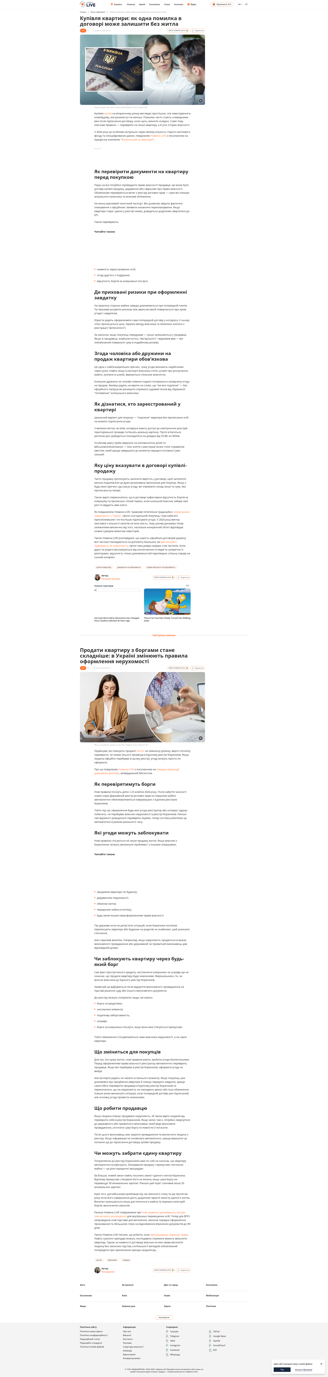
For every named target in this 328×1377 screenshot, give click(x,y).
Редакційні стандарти (91, 1343)
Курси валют (129, 1354)
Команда (127, 1350)
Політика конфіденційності (93, 1335)
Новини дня (128, 1306)
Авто (82, 1285)
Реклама (127, 1343)
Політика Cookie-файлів (92, 1346)
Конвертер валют (132, 1358)
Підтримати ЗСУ (223, 4)
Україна (118, 4)
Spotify (216, 1340)
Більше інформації (303, 1369)
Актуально (128, 1285)
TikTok (216, 1331)
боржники (112, 1260)
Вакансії (127, 1335)
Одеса (167, 1306)
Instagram (175, 1345)
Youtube (174, 1331)
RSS (215, 1350)
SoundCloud (219, 1345)
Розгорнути (164, 1317)
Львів (167, 1295)
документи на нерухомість (129, 567)
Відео (193, 4)
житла (108, 113)
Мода (83, 1306)
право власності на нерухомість (161, 567)
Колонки (178, 4)
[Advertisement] (141, 156)
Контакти (128, 1339)
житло (140, 751)
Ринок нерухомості (98, 12)
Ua (239, 4)
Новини (131, 4)
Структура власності (133, 1346)
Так (282, 1369)
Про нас (127, 1331)
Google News (219, 1336)
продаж (126, 1260)
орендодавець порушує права (169, 1234)
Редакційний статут (90, 1339)
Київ (124, 1295)
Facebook (175, 1350)
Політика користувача (91, 1331)
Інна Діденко (108, 1271)
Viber (172, 1340)
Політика (211, 1306)
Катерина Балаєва (110, 578)
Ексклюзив (86, 1295)
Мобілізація (212, 1295)
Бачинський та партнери (137, 139)
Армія (142, 4)
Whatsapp (175, 1354)
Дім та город (171, 1285)
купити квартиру (103, 567)
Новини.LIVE (158, 135)
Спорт (167, 4)
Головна (83, 12)
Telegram (174, 1336)
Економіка (154, 4)
